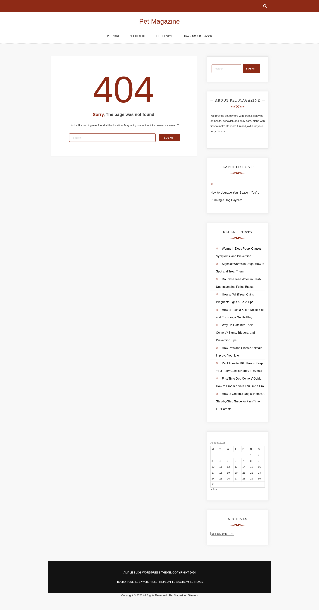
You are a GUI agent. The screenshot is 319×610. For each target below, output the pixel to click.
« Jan (213, 489)
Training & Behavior (198, 36)
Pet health (137, 36)
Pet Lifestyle (164, 36)
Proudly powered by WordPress (137, 582)
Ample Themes (194, 582)
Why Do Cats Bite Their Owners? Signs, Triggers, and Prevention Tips (235, 333)
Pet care (113, 36)
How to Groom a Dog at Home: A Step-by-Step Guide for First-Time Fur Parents (240, 401)
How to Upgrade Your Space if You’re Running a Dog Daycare (234, 196)
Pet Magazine (159, 21)
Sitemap (193, 595)
